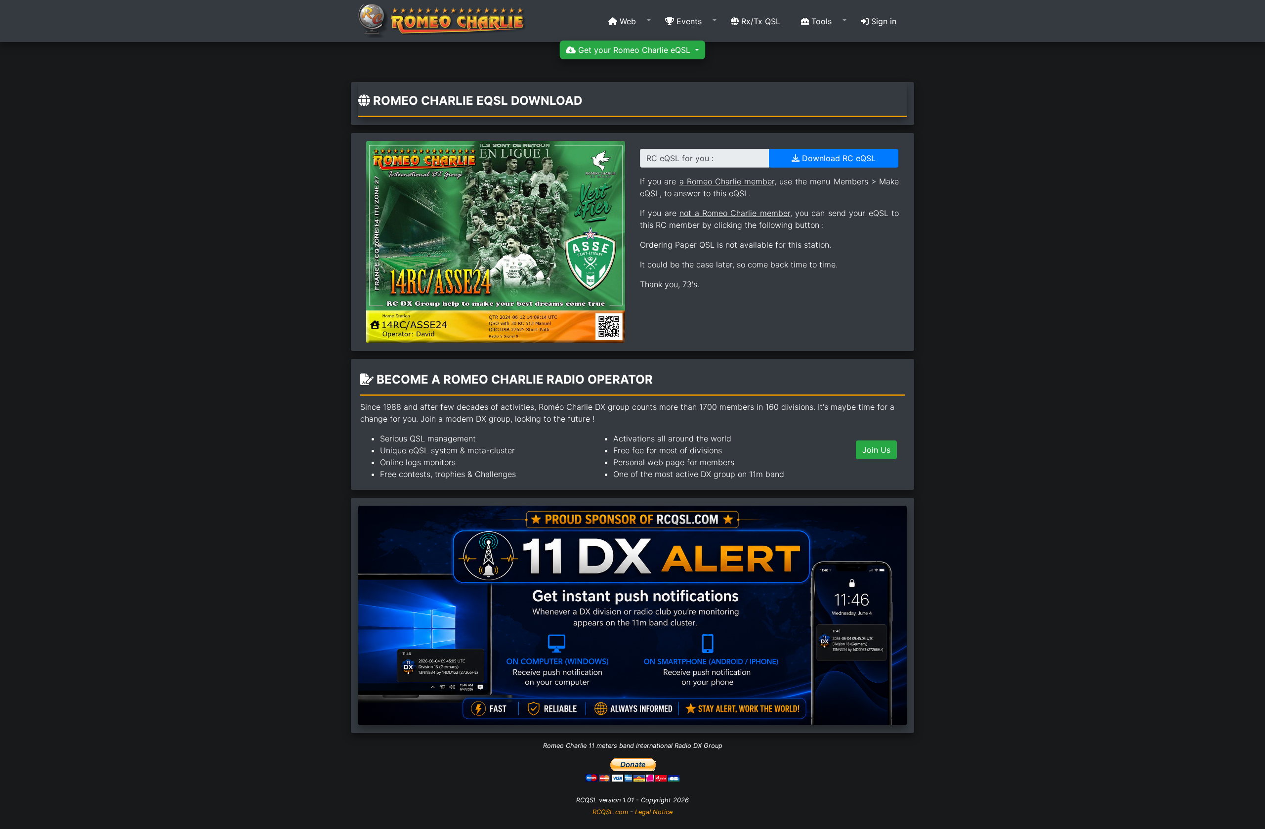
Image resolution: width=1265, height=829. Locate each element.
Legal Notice (654, 812)
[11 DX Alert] (632, 614)
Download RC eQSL (838, 158)
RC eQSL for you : (680, 158)
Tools (820, 21)
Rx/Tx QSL (759, 21)
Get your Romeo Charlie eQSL (634, 50)
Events (688, 21)
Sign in (882, 21)
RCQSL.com (610, 812)
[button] (626, 21)
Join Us (876, 450)
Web (626, 21)
